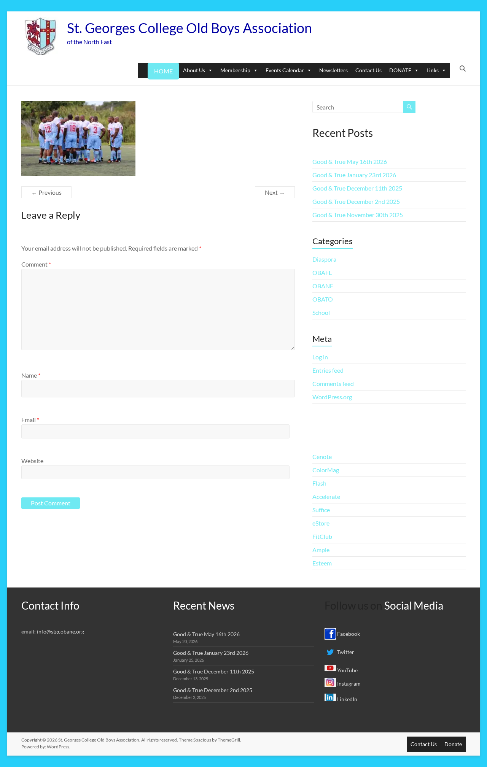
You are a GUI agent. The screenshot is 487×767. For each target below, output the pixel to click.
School (321, 312)
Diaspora (324, 259)
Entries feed (328, 370)
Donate (453, 744)
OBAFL (322, 272)
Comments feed (333, 383)
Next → (275, 192)
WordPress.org (332, 396)
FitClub (322, 536)
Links (433, 70)
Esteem (322, 563)
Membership (235, 70)
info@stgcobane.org (60, 631)
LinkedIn (346, 699)
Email (30, 419)
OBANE (322, 285)
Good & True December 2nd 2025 (356, 201)
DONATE (400, 70)
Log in (320, 356)
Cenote (322, 456)
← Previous (46, 192)
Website (32, 460)
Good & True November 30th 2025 (357, 214)
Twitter (345, 652)
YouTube (347, 670)
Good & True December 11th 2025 (357, 188)
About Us (194, 70)
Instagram (348, 683)
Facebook (348, 633)
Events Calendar (285, 70)
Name (30, 375)
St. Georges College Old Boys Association (189, 27)
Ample (320, 549)
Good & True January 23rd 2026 (354, 174)
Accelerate (326, 496)
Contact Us (368, 70)
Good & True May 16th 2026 (349, 161)
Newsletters (333, 70)
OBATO (322, 299)
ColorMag (325, 469)
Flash (319, 483)
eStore (320, 523)
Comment (36, 264)
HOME (163, 71)
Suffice (321, 509)
